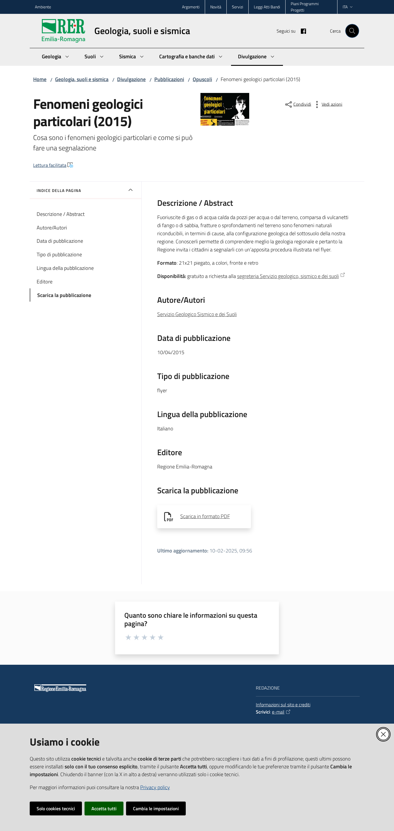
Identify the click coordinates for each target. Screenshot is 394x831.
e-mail (278, 711)
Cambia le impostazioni (156, 808)
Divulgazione (131, 79)
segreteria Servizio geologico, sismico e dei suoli (288, 276)
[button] (352, 31)
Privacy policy (155, 787)
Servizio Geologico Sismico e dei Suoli (197, 314)
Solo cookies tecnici (56, 808)
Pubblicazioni (169, 79)
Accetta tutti (104, 808)
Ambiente (43, 7)
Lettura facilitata (49, 165)
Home (39, 79)
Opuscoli (202, 79)
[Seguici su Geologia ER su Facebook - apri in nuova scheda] (301, 30)
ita (345, 7)
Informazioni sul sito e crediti (283, 704)
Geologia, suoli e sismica (81, 79)
